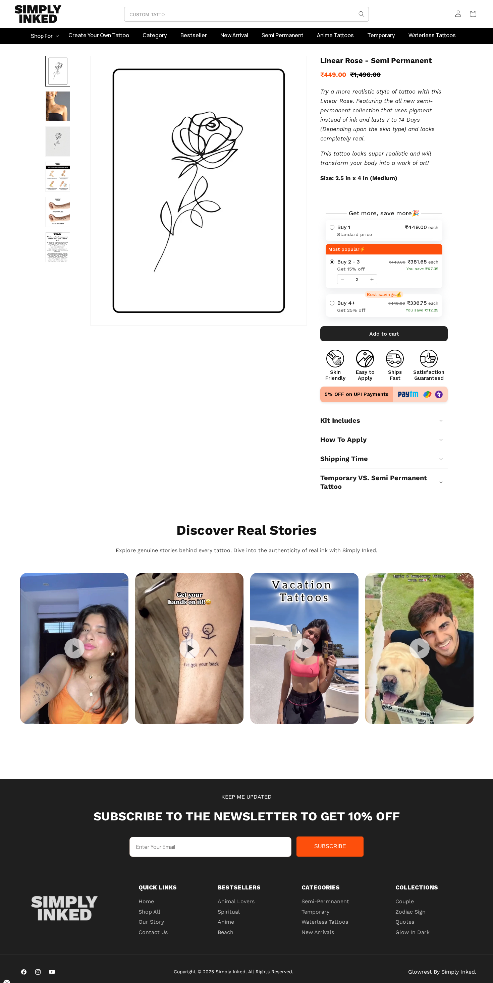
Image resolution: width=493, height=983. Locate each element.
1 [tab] (263, 730)
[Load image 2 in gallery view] (57, 106)
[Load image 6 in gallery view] (57, 247)
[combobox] (246, 14)
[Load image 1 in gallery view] (57, 71)
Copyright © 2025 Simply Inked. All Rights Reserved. (233, 971)
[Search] (361, 14)
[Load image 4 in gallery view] (57, 177)
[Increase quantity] (372, 279)
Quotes (404, 922)
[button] (44, 36)
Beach (225, 932)
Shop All (149, 912)
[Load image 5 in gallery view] (57, 212)
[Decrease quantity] (342, 279)
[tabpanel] (74, 648)
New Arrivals (318, 932)
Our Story (151, 922)
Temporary (315, 912)
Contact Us (153, 932)
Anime (226, 922)
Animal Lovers (236, 901)
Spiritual (229, 912)
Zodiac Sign (410, 912)
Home (146, 901)
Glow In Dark (412, 932)
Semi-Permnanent (325, 901)
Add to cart (384, 334)
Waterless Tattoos (325, 922)
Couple (404, 901)
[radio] (384, 230)
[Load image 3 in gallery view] (57, 141)
